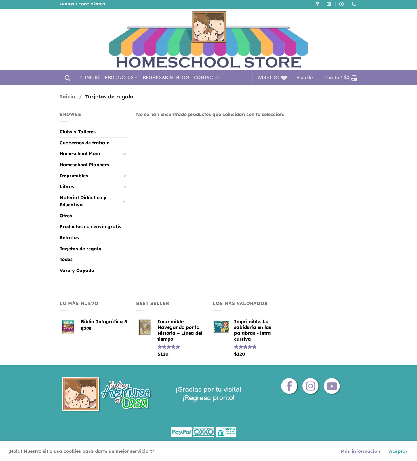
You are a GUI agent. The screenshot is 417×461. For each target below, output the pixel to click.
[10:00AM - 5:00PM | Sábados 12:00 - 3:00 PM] (342, 4)
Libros (67, 186)
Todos (66, 259)
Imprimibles (74, 175)
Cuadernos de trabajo (84, 143)
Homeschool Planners (84, 164)
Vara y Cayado (77, 270)
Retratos (69, 237)
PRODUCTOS (119, 78)
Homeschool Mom (80, 153)
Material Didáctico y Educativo (83, 201)
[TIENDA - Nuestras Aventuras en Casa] (208, 39)
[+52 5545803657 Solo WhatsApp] (354, 4)
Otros (66, 215)
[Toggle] (124, 153)
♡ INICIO (90, 78)
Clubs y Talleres (78, 131)
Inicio (67, 96)
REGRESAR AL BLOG (166, 78)
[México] (318, 4)
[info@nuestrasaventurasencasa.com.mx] (329, 4)
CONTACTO (206, 78)
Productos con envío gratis (90, 226)
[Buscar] (67, 78)
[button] (306, 78)
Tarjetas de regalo (80, 248)
